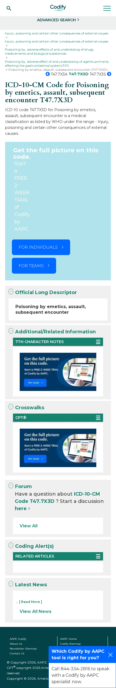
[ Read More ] (30, 602)
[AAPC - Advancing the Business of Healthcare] (58, 8)
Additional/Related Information (55, 332)
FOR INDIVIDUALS (38, 247)
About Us (16, 643)
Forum (23, 486)
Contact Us (17, 653)
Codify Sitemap (70, 643)
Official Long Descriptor (46, 292)
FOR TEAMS (31, 265)
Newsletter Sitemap (23, 648)
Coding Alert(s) (34, 546)
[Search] (9, 8)
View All (28, 525)
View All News (36, 611)
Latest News (31, 585)
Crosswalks (29, 408)
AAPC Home (68, 639)
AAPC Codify (18, 639)
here (21, 508)
